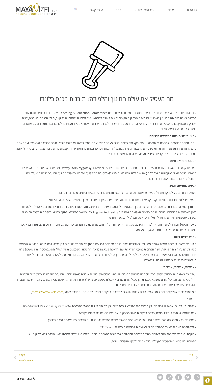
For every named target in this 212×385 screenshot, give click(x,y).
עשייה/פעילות (146, 10)
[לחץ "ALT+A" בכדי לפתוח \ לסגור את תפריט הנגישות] (207, 380)
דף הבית (192, 10)
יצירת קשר (96, 10)
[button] (26, 379)
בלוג (118, 10)
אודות (170, 10)
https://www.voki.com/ (47, 292)
